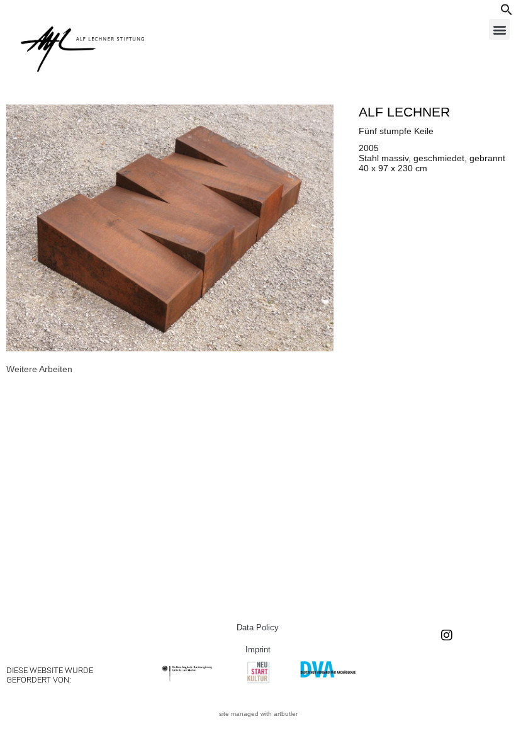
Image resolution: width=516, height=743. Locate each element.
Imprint (258, 649)
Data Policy (258, 627)
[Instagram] (447, 635)
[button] (506, 13)
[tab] (39, 369)
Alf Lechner (404, 112)
